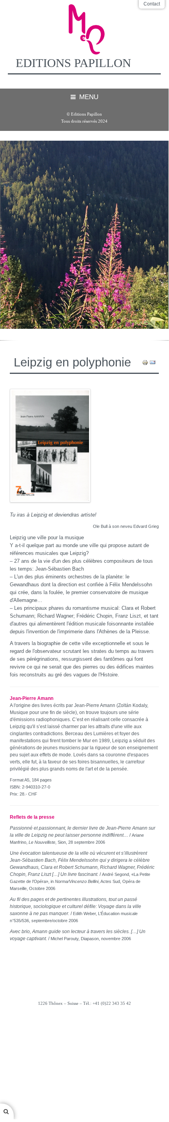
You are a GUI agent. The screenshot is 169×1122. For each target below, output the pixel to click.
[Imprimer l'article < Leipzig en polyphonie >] (145, 362)
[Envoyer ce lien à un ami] (152, 362)
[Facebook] (84, 1024)
